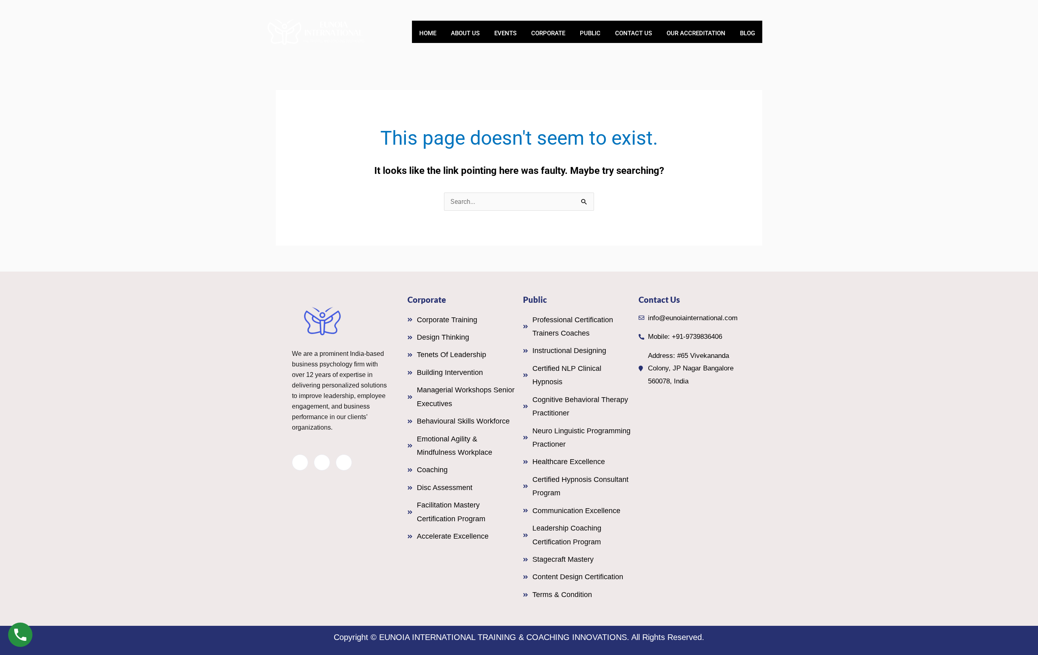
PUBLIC (590, 33)
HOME (427, 33)
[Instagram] (344, 462)
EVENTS (505, 33)
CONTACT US (633, 33)
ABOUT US (465, 33)
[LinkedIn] (322, 462)
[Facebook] (300, 462)
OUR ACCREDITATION (696, 33)
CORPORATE (548, 33)
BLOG (747, 33)
